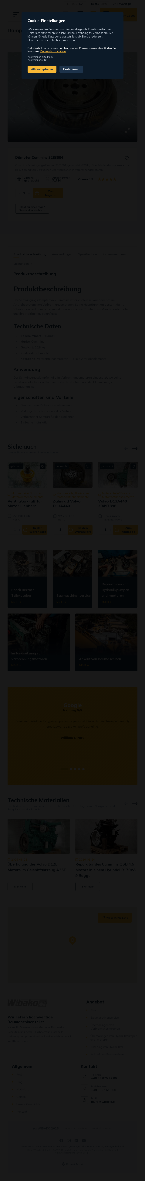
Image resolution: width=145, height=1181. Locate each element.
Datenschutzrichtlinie (53, 51)
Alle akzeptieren (42, 69)
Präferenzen (71, 69)
